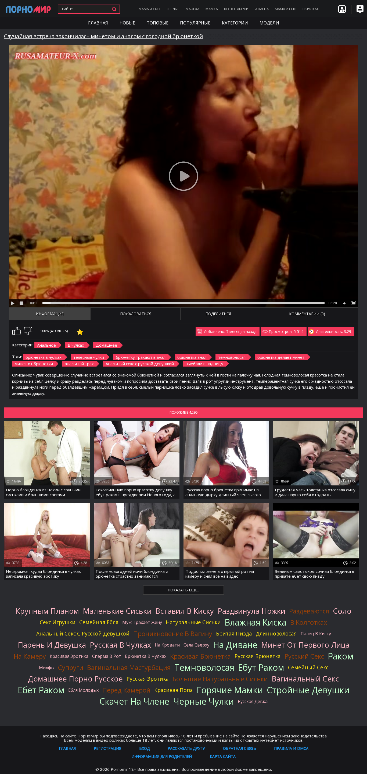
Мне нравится (16, 331)
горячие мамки (230, 690)
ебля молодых (83, 690)
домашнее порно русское (75, 678)
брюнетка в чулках (44, 357)
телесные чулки (88, 357)
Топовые (157, 23)
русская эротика (148, 678)
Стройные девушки (308, 690)
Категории (235, 23)
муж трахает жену (142, 622)
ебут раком (261, 667)
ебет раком (41, 690)
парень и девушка (52, 645)
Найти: (67, 9)
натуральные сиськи (193, 622)
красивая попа (173, 690)
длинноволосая (276, 633)
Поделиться (218, 313)
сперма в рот (106, 656)
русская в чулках (120, 645)
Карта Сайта (223, 756)
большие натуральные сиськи (220, 678)
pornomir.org (28, 9)
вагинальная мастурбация (129, 667)
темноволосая (232, 357)
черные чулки (203, 701)
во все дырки (236, 8)
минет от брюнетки (34, 363)
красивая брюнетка (200, 656)
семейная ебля (98, 622)
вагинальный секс (305, 678)
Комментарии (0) (307, 313)
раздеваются (309, 611)
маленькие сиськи (117, 611)
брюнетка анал (191, 357)
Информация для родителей (161, 756)
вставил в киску (184, 611)
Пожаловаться (135, 313)
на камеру (30, 656)
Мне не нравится (28, 331)
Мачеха (192, 8)
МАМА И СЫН (285, 8)
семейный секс (308, 667)
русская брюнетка (258, 656)
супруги (70, 667)
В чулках (311, 8)
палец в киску (316, 634)
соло (342, 611)
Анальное (46, 345)
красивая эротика (69, 656)
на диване (235, 645)
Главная (98, 23)
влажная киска (255, 622)
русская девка (253, 701)
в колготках (308, 622)
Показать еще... (184, 589)
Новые (127, 23)
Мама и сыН (149, 8)
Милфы (46, 667)
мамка (212, 8)
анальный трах (79, 363)
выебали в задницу (204, 363)
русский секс (304, 656)
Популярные (195, 23)
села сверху (196, 645)
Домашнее (106, 345)
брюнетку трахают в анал (140, 357)
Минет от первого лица (305, 645)
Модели (269, 23)
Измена (262, 8)
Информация (50, 313)
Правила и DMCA (291, 748)
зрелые (172, 8)
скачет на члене (134, 701)
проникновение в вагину (172, 633)
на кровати (167, 645)
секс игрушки (57, 622)
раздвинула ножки (251, 611)
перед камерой (126, 690)
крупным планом (47, 611)
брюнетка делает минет (281, 357)
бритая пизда (234, 633)
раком (341, 656)
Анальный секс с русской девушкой (140, 363)
